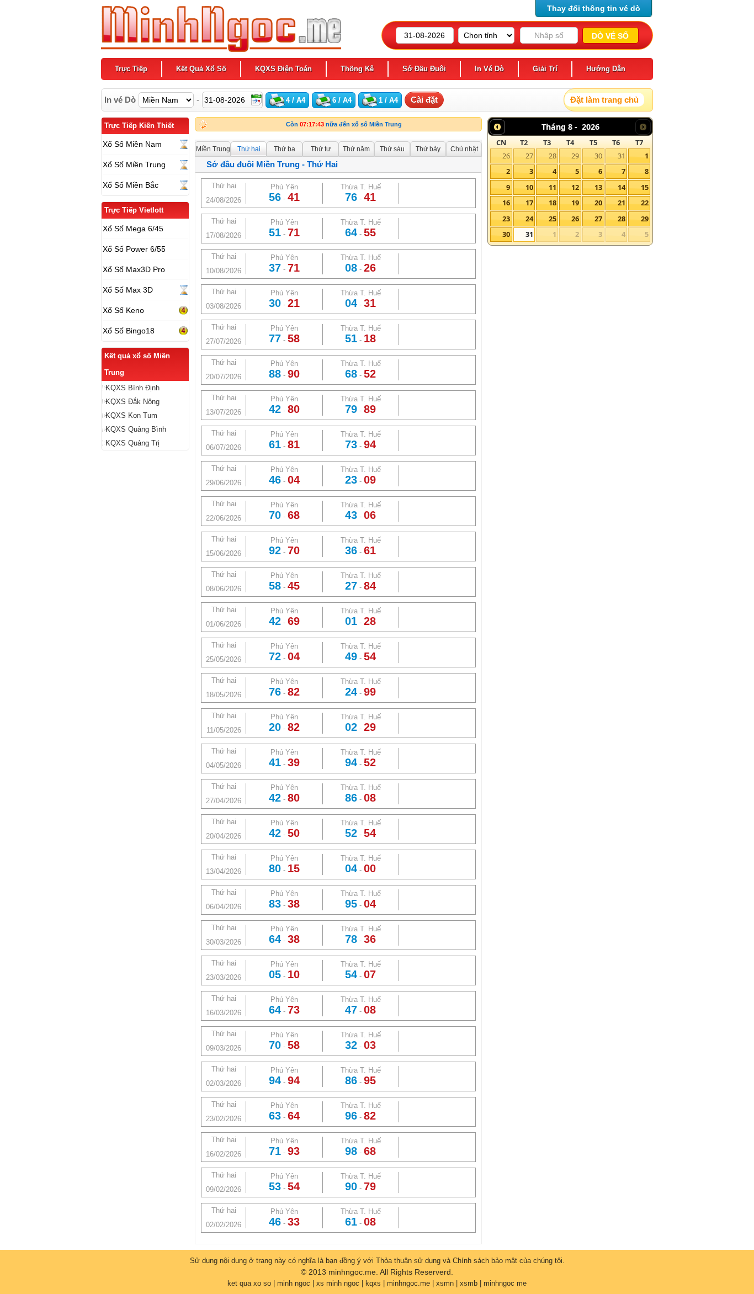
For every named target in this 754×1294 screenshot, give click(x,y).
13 (598, 187)
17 (529, 203)
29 (575, 156)
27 (529, 156)
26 (506, 156)
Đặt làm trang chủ (604, 99)
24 (529, 219)
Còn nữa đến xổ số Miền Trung (344, 124)
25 (552, 219)
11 (552, 187)
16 (506, 203)
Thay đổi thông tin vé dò (593, 8)
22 (645, 203)
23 (506, 219)
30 (598, 156)
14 (621, 187)
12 (575, 187)
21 (621, 203)
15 (645, 187)
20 (598, 203)
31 (621, 156)
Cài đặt (424, 99)
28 (552, 156)
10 (529, 187)
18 (552, 203)
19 (575, 203)
